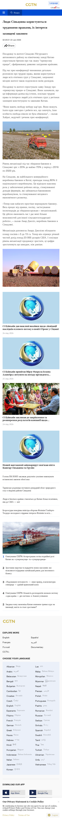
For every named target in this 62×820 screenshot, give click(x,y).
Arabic (13, 671)
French (14, 720)
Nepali (40, 685)
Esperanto (16, 710)
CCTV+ (6, 651)
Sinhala (41, 725)
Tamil (40, 739)
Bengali (12, 681)
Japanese (14, 764)
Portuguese (45, 700)
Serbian (42, 720)
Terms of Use (24, 815)
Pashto (41, 705)
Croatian (14, 695)
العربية (34, 642)
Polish (41, 695)
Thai (39, 744)
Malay (44, 671)
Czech (12, 700)
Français (6, 642)
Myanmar (45, 681)
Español (34, 637)
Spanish (42, 730)
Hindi (11, 744)
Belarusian (17, 676)
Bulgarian (16, 685)
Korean (13, 769)
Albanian (13, 666)
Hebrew (13, 739)
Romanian (43, 710)
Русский (6, 647)
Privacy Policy (8, 815)
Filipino (14, 715)
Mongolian (44, 676)
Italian (13, 759)
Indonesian (19, 754)
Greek (13, 730)
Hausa (12, 734)
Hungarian (15, 749)
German (14, 725)
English (6, 637)
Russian (43, 715)
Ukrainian (44, 754)
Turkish (42, 749)
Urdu (39, 759)
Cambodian (14, 690)
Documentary (37, 647)
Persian (42, 690)
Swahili (43, 734)
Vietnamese (45, 764)
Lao (39, 666)
